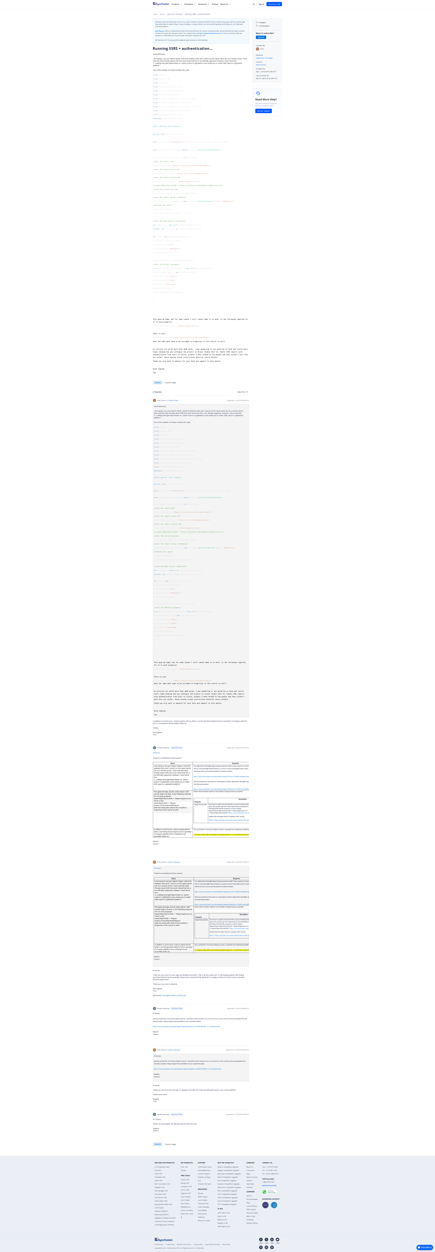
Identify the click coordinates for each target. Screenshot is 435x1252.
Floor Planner (186, 1197)
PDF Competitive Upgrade (227, 1194)
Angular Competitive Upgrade (228, 1170)
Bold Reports (159, 31)
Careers (249, 1180)
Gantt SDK (158, 1180)
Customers (250, 1170)
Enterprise (189, 4)
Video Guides (251, 1209)
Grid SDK (158, 1170)
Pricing (215, 4)
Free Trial (184, 1167)
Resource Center (204, 1220)
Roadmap (250, 1220)
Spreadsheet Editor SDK (163, 1204)
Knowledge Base (204, 1170)
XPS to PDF (185, 1190)
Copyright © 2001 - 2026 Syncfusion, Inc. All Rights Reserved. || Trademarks (179, 1248)
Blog (248, 1174)
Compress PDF (186, 1186)
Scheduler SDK (160, 1177)
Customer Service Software (165, 1221)
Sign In (261, 4)
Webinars (201, 1217)
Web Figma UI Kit (224, 1226)
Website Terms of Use (184, 1244)
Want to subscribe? (265, 33)
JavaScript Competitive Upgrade (229, 1174)
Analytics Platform (161, 1211)
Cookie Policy (170, 1244)
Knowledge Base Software (164, 1225)
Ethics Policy (226, 1244)
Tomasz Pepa (173, 400)
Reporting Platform (162, 1214)
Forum (162, 14)
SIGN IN (158, 382)
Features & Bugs (204, 1177)
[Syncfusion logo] (161, 3)
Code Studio (159, 1208)
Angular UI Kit (223, 1223)
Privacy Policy (159, 1244)
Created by (260, 45)
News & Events (252, 1177)
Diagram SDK (160, 1187)
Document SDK (160, 1194)
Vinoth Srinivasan (174, 862)
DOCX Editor (185, 1200)
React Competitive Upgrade (228, 1177)
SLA (199, 1180)
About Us (224, 4)
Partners (249, 1187)
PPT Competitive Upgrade (227, 1204)
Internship (250, 1184)
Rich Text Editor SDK (162, 1184)
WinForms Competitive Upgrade (229, 1187)
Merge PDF (185, 1183)
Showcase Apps (252, 1213)
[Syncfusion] (164, 1239)
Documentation (252, 1199)
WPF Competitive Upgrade (227, 1191)
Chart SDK (158, 1174)
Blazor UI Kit (222, 1220)
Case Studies (202, 1200)
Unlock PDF (185, 1180)
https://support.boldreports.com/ (210, 33)
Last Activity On (262, 75)
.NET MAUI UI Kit (224, 1213)
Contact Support (263, 111)
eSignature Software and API (165, 1218)
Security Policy (198, 1244)
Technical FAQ (203, 1203)
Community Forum (205, 1167)
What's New (250, 1216)
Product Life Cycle (204, 1184)
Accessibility (202, 1210)
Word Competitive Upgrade (228, 1197)
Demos (249, 1196)
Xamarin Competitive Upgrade (229, 1184)
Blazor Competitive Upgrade (228, 1167)
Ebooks (200, 1193)
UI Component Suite (162, 1167)
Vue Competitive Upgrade (227, 1180)
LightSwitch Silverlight (174, 14)
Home (155, 14)
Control (259, 62)
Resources (202, 4)
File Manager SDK (161, 1191)
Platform (259, 55)
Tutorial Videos (251, 1206)
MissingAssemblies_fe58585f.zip (174, 995)
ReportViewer (261, 65)
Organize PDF (186, 1193)
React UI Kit (222, 1216)
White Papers (203, 1197)
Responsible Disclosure (212, 1244)
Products (175, 4)
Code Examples (203, 1207)
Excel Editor (185, 1203)
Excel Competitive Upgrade (227, 1201)
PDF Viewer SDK (161, 1197)
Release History (252, 1223)
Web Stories (202, 1214)
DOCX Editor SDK (161, 1201)
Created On (260, 69)
